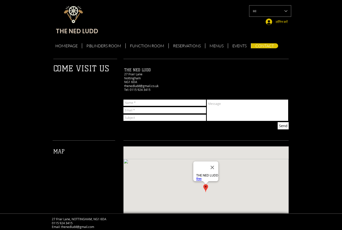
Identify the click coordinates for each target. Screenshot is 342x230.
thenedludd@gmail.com (77, 227)
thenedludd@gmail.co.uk (141, 86)
